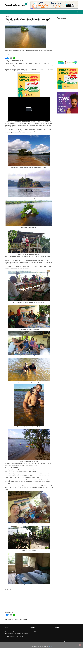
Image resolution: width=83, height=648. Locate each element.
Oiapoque (25, 619)
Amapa (16, 619)
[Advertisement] (29, 601)
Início (6, 12)
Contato (44, 12)
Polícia (14, 12)
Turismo (31, 12)
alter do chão (10, 619)
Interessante (37, 12)
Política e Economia (22, 12)
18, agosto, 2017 (7, 22)
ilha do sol (20, 619)
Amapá (10, 12)
